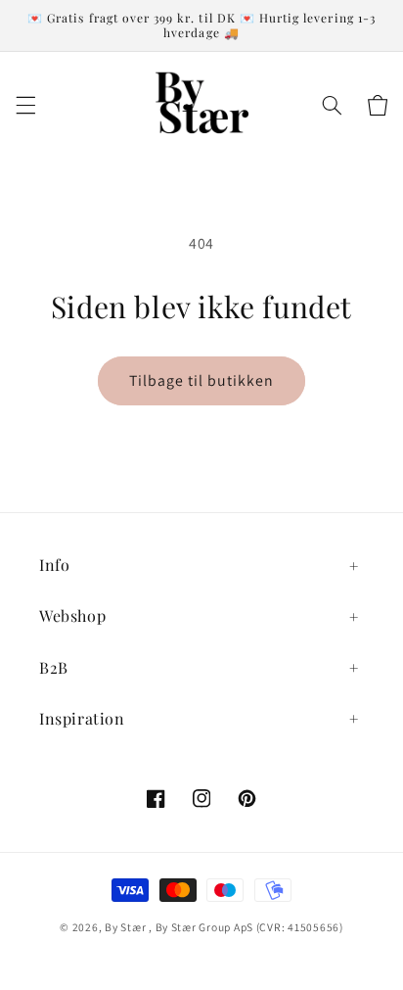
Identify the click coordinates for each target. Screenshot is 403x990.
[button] (25, 105)
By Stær (125, 926)
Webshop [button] (72, 615)
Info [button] (54, 564)
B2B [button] (53, 667)
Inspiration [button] (82, 718)
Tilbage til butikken (202, 380)
